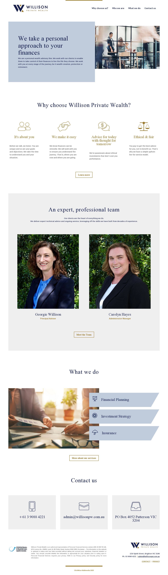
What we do (134, 8)
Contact (146, 561)
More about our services (84, 457)
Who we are (118, 8)
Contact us (150, 8)
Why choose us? (100, 8)
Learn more (84, 174)
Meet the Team (84, 334)
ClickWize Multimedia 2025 (84, 570)
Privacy (156, 561)
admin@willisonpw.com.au (149, 556)
